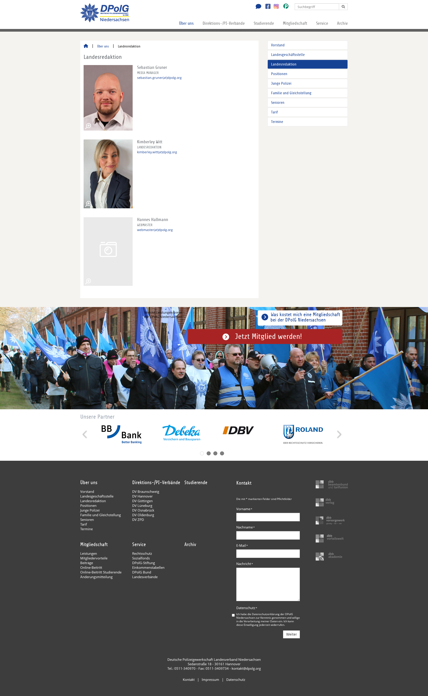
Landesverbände (145, 577)
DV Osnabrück (143, 510)
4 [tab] (222, 453)
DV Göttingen (142, 501)
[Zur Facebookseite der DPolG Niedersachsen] (266, 7)
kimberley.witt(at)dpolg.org (157, 152)
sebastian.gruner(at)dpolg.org (159, 78)
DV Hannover (142, 496)
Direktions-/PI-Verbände (224, 23)
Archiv (342, 23)
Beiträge (86, 563)
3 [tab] (215, 453)
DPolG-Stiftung (143, 563)
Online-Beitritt (91, 567)
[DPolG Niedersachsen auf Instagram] (274, 6)
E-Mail (242, 545)
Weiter (291, 634)
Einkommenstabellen (148, 567)
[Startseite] (86, 46)
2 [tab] (209, 453)
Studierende (264, 23)
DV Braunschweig (145, 491)
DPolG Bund (141, 572)
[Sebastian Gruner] (108, 98)
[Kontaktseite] (257, 7)
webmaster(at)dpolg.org (155, 230)
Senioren (277, 102)
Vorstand (278, 45)
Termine (277, 122)
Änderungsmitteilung (96, 577)
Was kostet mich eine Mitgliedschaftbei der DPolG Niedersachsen (305, 317)
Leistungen (88, 553)
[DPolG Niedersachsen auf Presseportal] (284, 7)
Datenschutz (246, 608)
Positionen (279, 74)
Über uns (186, 23)
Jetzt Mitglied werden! (268, 336)
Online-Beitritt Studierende (100, 572)
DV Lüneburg (142, 505)
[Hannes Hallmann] (108, 251)
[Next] (339, 434)
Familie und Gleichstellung (291, 93)
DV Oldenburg (143, 515)
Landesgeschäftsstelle (288, 55)
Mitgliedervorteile (93, 558)
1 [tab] (202, 453)
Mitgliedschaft (295, 23)
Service (322, 23)
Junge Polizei (281, 83)
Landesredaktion (283, 64)
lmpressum (210, 679)
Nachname (245, 527)
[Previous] (85, 434)
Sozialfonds (141, 558)
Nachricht (244, 563)
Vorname (244, 509)
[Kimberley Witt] (108, 173)
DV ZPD (138, 519)
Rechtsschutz (142, 553)
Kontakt (189, 679)
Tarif (274, 112)
